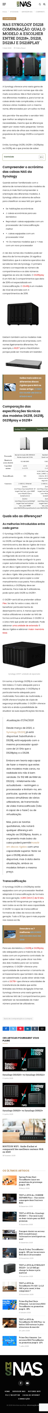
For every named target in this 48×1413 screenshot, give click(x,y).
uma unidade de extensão (25, 625)
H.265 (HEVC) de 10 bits (32, 897)
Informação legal (34, 1405)
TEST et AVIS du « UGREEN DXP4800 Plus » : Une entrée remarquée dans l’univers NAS (31, 1199)
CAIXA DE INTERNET (31, 1395)
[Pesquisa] (44, 4)
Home (7, 1391)
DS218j (28, 948)
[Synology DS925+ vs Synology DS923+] (24, 1095)
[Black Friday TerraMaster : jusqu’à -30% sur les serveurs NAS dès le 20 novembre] (10, 1253)
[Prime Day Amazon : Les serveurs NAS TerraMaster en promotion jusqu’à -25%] (10, 1341)
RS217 (17, 348)
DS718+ (13, 981)
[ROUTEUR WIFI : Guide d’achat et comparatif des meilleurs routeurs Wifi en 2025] (24, 1131)
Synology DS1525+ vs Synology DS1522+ (24, 1074)
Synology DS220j (15, 732)
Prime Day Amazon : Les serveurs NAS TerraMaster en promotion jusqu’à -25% (31, 1340)
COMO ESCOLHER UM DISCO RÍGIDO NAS (31, 393)
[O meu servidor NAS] (24, 4)
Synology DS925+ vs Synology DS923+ (23, 1110)
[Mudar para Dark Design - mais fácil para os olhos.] (40, 4)
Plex (5, 603)
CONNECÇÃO (24, 1399)
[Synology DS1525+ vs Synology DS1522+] (24, 1059)
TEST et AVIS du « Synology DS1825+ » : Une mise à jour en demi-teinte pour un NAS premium (32, 1217)
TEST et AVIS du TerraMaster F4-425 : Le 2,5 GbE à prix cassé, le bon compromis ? (31, 1287)
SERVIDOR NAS (18, 1391)
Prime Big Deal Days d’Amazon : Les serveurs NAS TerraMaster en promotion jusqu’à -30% (32, 1305)
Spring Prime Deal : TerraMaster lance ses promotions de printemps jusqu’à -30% (30, 1181)
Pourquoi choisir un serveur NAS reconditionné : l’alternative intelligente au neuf (32, 1235)
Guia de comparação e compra (18, 1018)
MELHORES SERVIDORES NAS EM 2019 (30, 936)
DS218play (39, 948)
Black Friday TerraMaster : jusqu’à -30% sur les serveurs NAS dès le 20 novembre (32, 1252)
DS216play (39, 275)
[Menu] (4, 4)
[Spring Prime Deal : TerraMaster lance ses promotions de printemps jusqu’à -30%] (10, 1180)
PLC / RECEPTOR (12, 1395)
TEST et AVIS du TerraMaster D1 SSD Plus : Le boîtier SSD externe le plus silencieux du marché (32, 1323)
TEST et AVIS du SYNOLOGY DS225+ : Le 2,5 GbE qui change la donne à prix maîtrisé (32, 1269)
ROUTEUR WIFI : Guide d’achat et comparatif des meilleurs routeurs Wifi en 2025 (23, 1149)
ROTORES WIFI (34, 1391)
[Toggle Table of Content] (40, 157)
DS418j (26, 286)
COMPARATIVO (9, 19)
